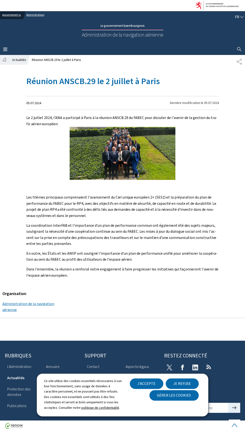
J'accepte (146, 383)
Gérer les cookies (174, 395)
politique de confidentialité (100, 407)
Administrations (35, 15)
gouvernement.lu (11, 15)
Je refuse (182, 383)
